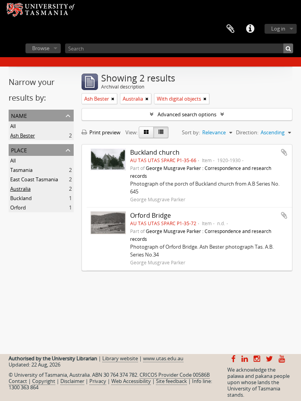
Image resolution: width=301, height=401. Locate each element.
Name (19, 115)
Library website (120, 358)
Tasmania (21, 169)
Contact (18, 381)
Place (19, 149)
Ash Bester (22, 135)
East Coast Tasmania (34, 179)
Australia (20, 188)
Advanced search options (187, 114)
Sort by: (191, 132)
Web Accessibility (131, 381)
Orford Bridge (150, 215)
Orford (18, 207)
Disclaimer (72, 381)
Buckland (21, 198)
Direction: (247, 132)
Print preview (104, 132)
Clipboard (230, 29)
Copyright (43, 381)
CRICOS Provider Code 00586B (175, 374)
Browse (40, 48)
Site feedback (171, 381)
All (13, 126)
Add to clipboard (284, 152)
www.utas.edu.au (163, 358)
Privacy (97, 381)
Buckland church (155, 152)
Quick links (250, 29)
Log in (278, 28)
